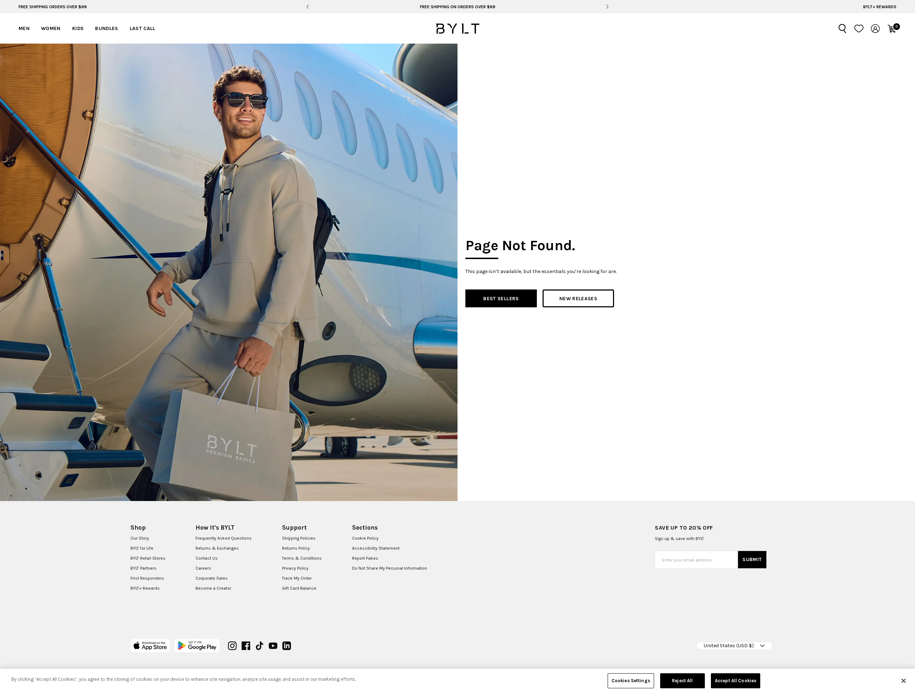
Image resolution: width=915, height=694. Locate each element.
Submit (752, 559)
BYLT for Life (141, 548)
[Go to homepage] (457, 28)
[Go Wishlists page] (859, 28)
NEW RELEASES (578, 299)
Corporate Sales (212, 578)
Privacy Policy (295, 568)
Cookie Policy (365, 538)
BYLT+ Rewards (879, 6)
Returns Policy (296, 548)
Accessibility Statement (376, 548)
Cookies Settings (631, 680)
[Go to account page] (875, 28)
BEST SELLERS (501, 299)
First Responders (147, 578)
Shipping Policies (299, 538)
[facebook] (246, 645)
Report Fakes (365, 558)
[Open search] (842, 28)
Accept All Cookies (735, 680)
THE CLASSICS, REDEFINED (457, 6)
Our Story (139, 538)
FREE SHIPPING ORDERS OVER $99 (53, 6)
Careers (203, 568)
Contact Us (207, 558)
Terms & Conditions (302, 558)
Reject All (682, 680)
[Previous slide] (308, 7)
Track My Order (297, 578)
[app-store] (150, 645)
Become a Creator (213, 588)
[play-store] (197, 645)
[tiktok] (259, 645)
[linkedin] (286, 645)
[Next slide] (607, 7)
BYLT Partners (143, 568)
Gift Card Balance (299, 588)
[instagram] (232, 645)
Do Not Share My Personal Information (389, 568)
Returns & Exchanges (217, 548)
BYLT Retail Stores (147, 558)
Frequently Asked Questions (224, 538)
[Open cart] (891, 28)
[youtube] (273, 645)
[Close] (903, 681)
